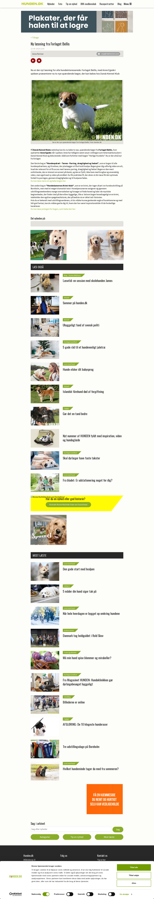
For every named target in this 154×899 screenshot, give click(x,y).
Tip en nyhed (71, 4)
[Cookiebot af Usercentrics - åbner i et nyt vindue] (15, 894)
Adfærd (67, 586)
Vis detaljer (124, 894)
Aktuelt (66, 297)
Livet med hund (69, 364)
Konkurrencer (69, 630)
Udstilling (67, 697)
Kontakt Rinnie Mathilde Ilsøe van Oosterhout (68, 504)
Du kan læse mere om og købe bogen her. (48, 181)
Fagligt (66, 408)
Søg (118, 829)
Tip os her (101, 860)
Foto (60, 4)
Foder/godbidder (70, 652)
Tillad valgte (134, 875)
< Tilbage (35, 37)
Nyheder (51, 4)
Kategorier (45, 837)
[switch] (69, 894)
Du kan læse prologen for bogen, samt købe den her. (53, 209)
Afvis (134, 883)
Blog (120, 4)
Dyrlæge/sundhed (70, 342)
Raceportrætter (107, 4)
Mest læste (109, 837)
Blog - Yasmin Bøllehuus (72, 275)
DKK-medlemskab (88, 4)
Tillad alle (134, 867)
